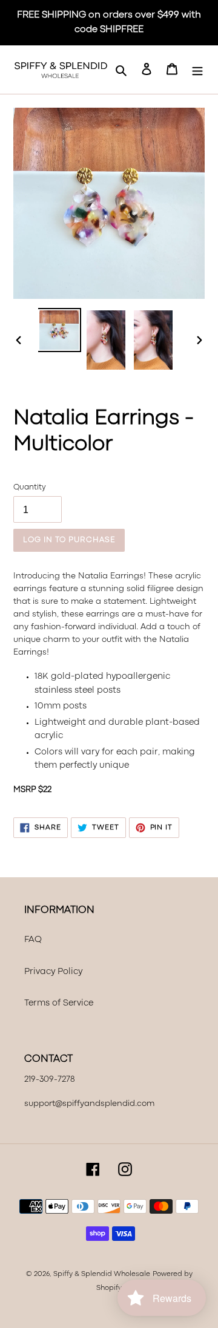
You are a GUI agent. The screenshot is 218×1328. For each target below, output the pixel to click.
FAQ (33, 940)
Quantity (29, 487)
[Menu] (197, 70)
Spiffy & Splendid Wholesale (101, 1274)
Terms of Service (58, 1003)
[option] (58, 330)
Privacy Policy (53, 972)
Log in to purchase (69, 540)
